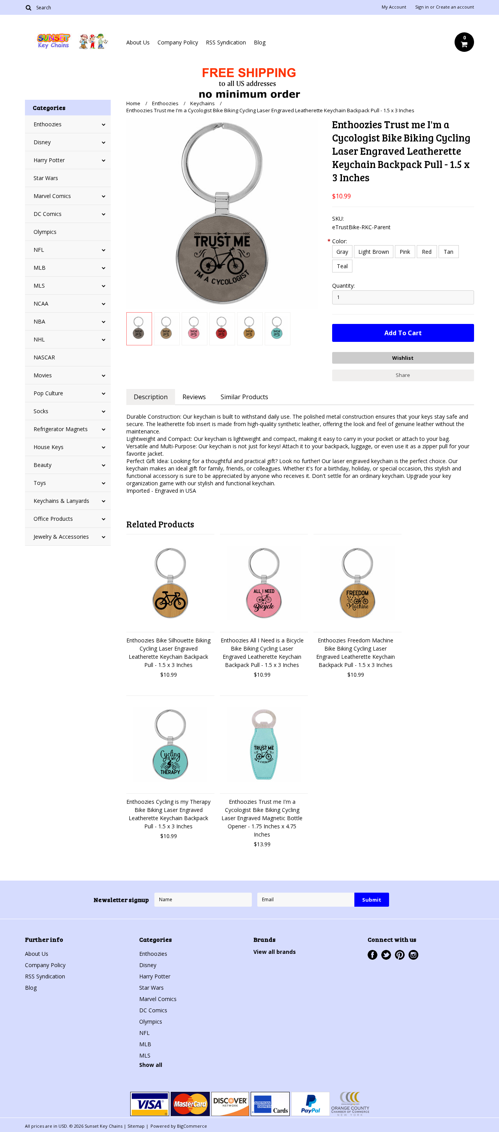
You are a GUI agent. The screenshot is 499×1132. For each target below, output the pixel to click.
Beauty (42, 465)
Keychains (202, 103)
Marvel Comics (52, 196)
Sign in (422, 7)
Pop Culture (48, 393)
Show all (150, 1064)
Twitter (386, 955)
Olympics (45, 231)
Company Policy (177, 42)
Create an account (455, 7)
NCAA (41, 303)
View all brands (274, 951)
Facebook (372, 955)
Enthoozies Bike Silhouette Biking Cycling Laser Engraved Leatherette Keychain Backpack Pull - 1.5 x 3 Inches (168, 653)
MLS (39, 285)
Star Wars (46, 178)
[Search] (28, 7)
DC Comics (48, 214)
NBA (39, 321)
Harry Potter (49, 160)
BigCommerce (192, 1126)
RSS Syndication (226, 42)
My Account (394, 7)
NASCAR (44, 357)
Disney (42, 142)
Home (133, 103)
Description (151, 397)
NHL (39, 339)
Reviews (194, 397)
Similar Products (244, 397)
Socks (41, 411)
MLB (40, 267)
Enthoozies (48, 124)
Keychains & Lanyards (61, 500)
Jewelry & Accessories (61, 536)
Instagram (413, 955)
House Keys (49, 447)
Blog (259, 42)
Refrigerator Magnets (61, 429)
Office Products (53, 518)
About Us (138, 42)
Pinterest (400, 955)
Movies (43, 375)
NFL (39, 249)
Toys (40, 482)
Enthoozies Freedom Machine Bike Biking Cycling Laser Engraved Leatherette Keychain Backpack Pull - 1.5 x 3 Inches (355, 653)
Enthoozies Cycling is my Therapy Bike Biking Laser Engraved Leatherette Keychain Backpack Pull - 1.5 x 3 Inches (168, 814)
